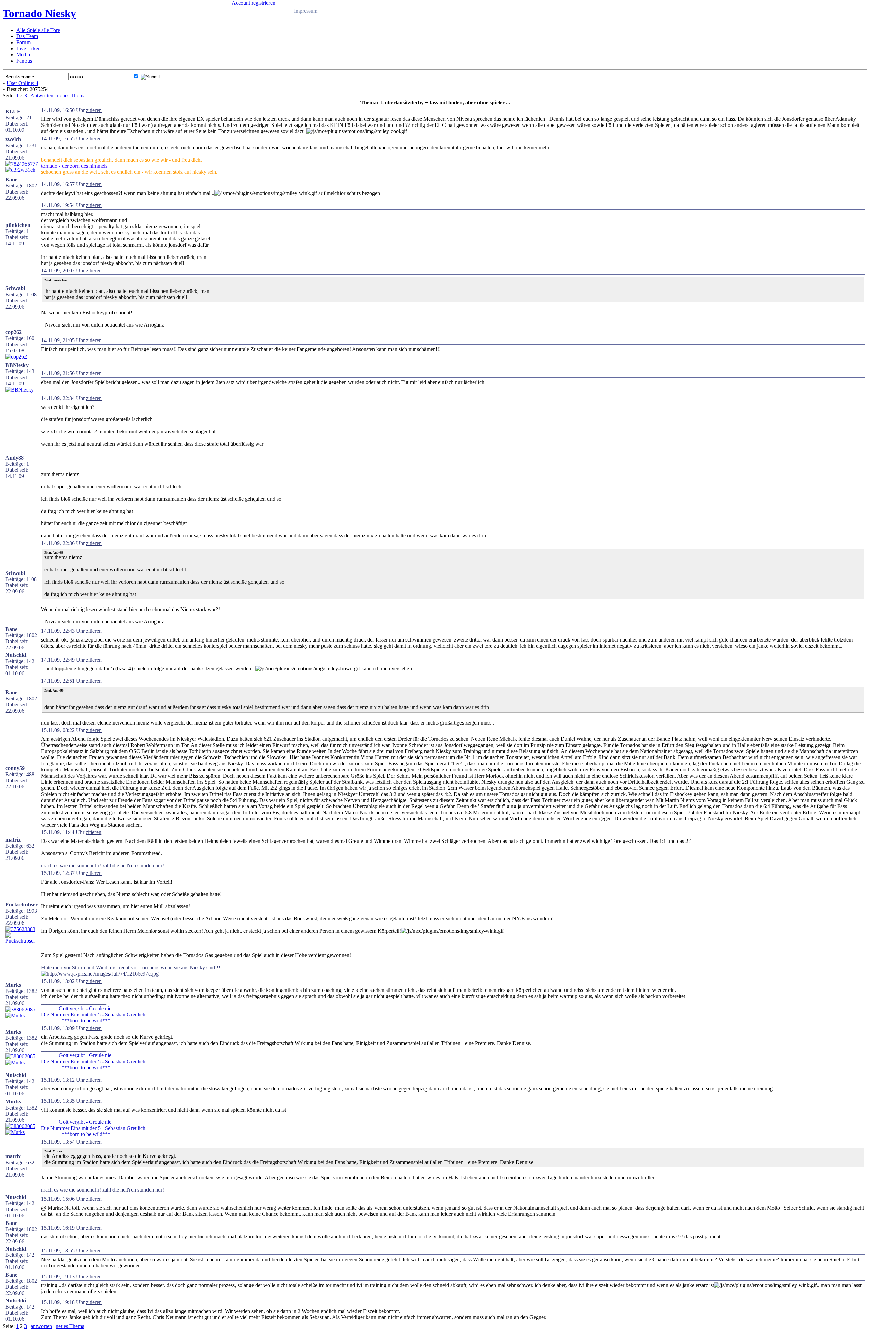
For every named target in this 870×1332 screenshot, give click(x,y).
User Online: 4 (22, 83)
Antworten (41, 95)
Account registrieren (253, 3)
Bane (11, 179)
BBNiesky (17, 365)
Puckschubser (21, 905)
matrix (13, 840)
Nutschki (15, 655)
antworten (41, 1326)
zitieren (94, 110)
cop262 (13, 332)
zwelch (13, 139)
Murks (13, 985)
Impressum (305, 11)
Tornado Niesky (39, 13)
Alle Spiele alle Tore (38, 30)
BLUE (13, 111)
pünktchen (17, 225)
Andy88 (14, 458)
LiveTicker (28, 48)
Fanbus (24, 61)
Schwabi (15, 288)
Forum (23, 42)
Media (23, 54)
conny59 (15, 768)
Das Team (27, 36)
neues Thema (71, 95)
